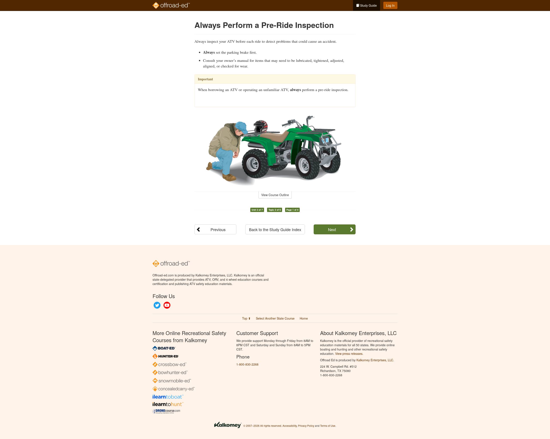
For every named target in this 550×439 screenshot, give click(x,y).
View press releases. (349, 353)
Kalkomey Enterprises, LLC (374, 360)
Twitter (157, 305)
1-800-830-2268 (247, 364)
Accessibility (290, 425)
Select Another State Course (275, 318)
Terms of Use (327, 425)
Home (304, 318)
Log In (390, 5)
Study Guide (368, 5)
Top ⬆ (246, 318)
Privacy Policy (306, 425)
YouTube (166, 305)
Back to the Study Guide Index (275, 229)
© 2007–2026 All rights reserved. (262, 425)
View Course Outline (275, 195)
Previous (218, 229)
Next (332, 229)
